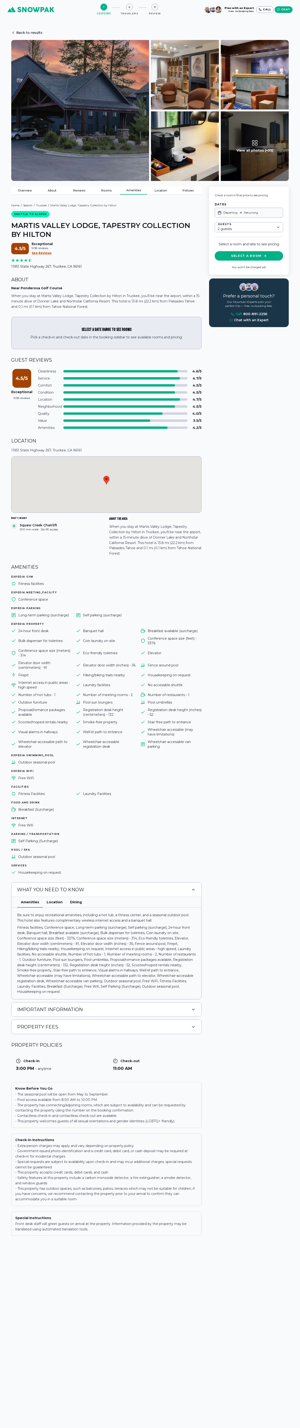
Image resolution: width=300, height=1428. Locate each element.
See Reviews (42, 253)
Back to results (29, 33)
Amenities (133, 190)
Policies (188, 190)
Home (15, 205)
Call (251, 314)
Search (27, 205)
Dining (76, 902)
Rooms (106, 190)
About (52, 190)
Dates (220, 204)
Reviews (79, 190)
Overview (25, 190)
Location (161, 190)
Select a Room (246, 256)
